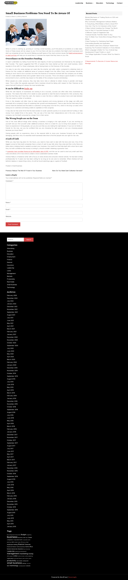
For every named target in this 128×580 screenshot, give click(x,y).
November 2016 (12, 471)
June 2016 (10, 485)
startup (24, 563)
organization (10, 558)
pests (30, 558)
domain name (17, 542)
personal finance (18, 558)
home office (29, 546)
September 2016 (12, 476)
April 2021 (10, 326)
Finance (9, 259)
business (12, 536)
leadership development (20, 551)
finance (21, 544)
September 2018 (12, 409)
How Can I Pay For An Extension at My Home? (101, 26)
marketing (24, 554)
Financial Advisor (11, 546)
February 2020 (12, 362)
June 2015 (10, 518)
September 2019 (12, 376)
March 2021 (11, 329)
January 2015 (11, 526)
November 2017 (12, 437)
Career (30, 537)
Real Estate (10, 282)
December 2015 (12, 501)
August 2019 (11, 379)
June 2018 (10, 418)
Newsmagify (73, 577)
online (15, 556)
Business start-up (22, 537)
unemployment (22, 565)
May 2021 (10, 323)
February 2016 (12, 496)
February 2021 (12, 331)
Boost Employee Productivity (13, 534)
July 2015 (10, 515)
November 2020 (12, 340)
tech (8, 566)
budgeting (28, 534)
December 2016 (12, 468)
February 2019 (12, 395)
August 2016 (11, 479)
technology (14, 566)
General (9, 262)
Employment (11, 257)
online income (21, 556)
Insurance (10, 265)
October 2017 (11, 440)
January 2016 (11, 499)
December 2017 (12, 434)
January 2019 (11, 398)
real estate (19, 560)
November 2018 (12, 404)
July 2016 (10, 482)
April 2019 (10, 390)
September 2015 (12, 510)
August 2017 (11, 446)
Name (8, 202)
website (28, 565)
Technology (110, 3)
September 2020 (12, 345)
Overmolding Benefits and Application (97, 43)
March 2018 (11, 426)
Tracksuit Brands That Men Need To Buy (98, 35)
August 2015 (11, 512)
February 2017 (12, 462)
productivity (11, 561)
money (30, 554)
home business (21, 546)
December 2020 (12, 337)
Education (99, 3)
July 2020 (10, 348)
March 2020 (11, 359)
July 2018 (10, 415)
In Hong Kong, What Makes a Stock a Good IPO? (101, 24)
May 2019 (10, 387)
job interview (27, 549)
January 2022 (11, 304)
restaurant (25, 560)
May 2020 (10, 354)
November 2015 (12, 504)
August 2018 (11, 412)
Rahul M (24, 16)
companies (10, 539)
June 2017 (10, 451)
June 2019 (10, 384)
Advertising (10, 248)
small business (14, 563)
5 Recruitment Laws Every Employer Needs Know (101, 45)
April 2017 (10, 457)
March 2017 (11, 460)
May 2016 (10, 487)
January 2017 (11, 465)
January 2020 (11, 365)
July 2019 (10, 382)
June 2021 (10, 320)
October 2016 (11, 473)
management (13, 553)
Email (8, 209)
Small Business (17, 166)
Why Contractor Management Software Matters (101, 22)
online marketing (29, 556)
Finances (27, 544)
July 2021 (10, 318)
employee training (12, 544)
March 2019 (11, 393)
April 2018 (10, 423)
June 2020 (10, 351)
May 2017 (10, 454)
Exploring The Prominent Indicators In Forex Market (102, 48)
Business (89, 3)
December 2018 (12, 401)
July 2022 (10, 301)
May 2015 (10, 521)
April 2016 (10, 490)
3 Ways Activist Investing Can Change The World (101, 28)
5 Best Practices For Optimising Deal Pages (99, 41)
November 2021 (12, 309)
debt (12, 542)
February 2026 (12, 295)
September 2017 (12, 443)
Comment (9, 181)
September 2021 (12, 312)
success (29, 563)
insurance (21, 549)
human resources (12, 549)
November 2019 (12, 370)
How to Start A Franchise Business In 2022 (99, 30)
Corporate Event (17, 539)
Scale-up (28, 88)
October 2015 (11, 507)
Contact (119, 3)
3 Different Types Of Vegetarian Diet (97, 32)
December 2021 (12, 306)
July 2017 (10, 448)
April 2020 (10, 357)
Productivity (11, 279)
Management (11, 273)
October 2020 (11, 343)
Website (8, 216)
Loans (9, 271)
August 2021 (11, 315)
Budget (23, 534)
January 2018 (11, 432)
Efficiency (23, 542)
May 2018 (10, 421)
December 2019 (12, 368)
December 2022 (12, 298)
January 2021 (11, 334)
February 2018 (12, 429)
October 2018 (11, 407)
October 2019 (11, 373)
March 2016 (11, 493)
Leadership (79, 3)
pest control (25, 558)
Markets (9, 276)
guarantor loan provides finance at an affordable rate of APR (27, 151)
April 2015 (10, 524)
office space (10, 556)
